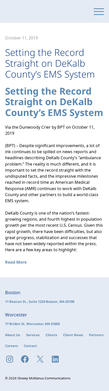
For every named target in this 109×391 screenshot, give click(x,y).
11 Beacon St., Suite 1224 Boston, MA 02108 (39, 301)
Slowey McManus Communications (26, 11)
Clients (51, 335)
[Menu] (99, 11)
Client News (73, 335)
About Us (12, 335)
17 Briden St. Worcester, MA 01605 (32, 323)
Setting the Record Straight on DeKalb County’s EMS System (54, 101)
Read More (16, 262)
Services (33, 335)
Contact (30, 345)
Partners (96, 335)
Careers (11, 345)
